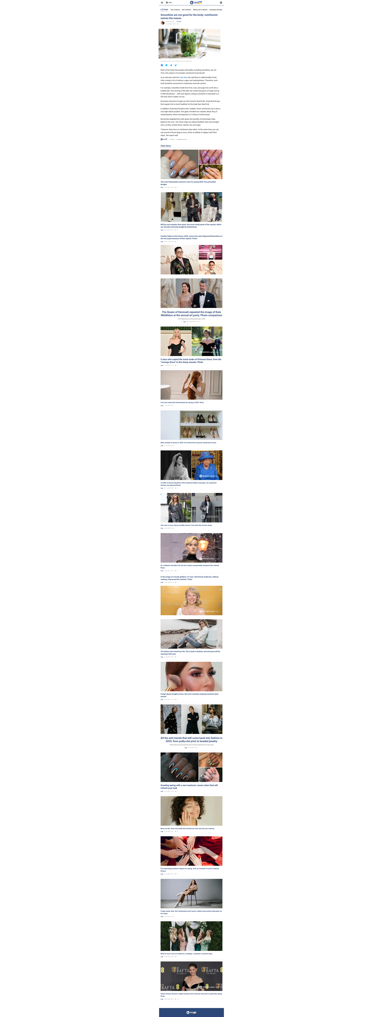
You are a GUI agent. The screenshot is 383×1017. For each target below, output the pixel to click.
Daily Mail (183, 77)
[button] (189, 43)
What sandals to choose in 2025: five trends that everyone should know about (188, 443)
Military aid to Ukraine (200, 9)
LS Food (179, 21)
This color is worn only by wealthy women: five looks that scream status (186, 525)
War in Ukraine (175, 9)
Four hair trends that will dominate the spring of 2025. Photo (182, 402)
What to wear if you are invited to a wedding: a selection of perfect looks (186, 954)
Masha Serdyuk (170, 21)
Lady (162, 187)
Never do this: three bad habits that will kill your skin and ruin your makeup (187, 829)
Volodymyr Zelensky (215, 9)
